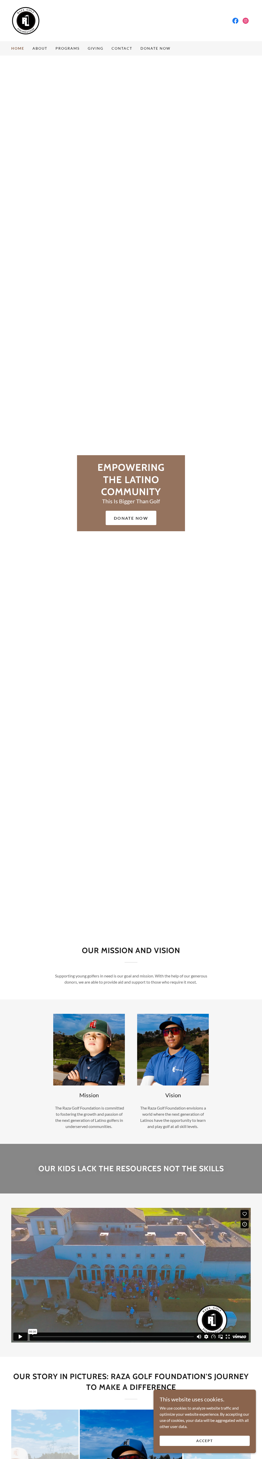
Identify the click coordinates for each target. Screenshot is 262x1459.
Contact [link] (122, 48)
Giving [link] (95, 48)
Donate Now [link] (155, 48)
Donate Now (131, 518)
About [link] (39, 48)
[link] (25, 20)
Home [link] (17, 48)
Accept (204, 1441)
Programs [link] (68, 48)
